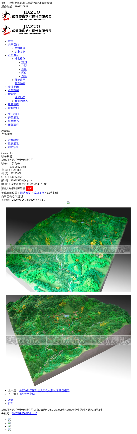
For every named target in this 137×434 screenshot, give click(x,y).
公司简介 (20, 48)
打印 (10, 403)
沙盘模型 (20, 58)
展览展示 (20, 79)
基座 (24, 69)
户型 (24, 65)
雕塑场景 (20, 83)
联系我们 (13, 107)
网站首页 (25, 192)
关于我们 (13, 44)
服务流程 (13, 104)
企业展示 (13, 86)
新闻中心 (13, 93)
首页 (10, 41)
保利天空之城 (27, 393)
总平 (24, 76)
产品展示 (13, 55)
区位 (24, 72)
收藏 (10, 400)
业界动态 (20, 97)
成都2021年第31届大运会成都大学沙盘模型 (44, 390)
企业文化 (20, 51)
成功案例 (13, 90)
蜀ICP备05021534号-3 (24, 413)
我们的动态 (21, 100)
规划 (24, 62)
